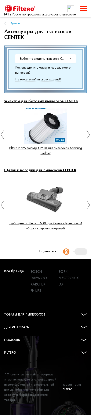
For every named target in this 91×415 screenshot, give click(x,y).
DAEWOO (38, 277)
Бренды (15, 23)
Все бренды (14, 270)
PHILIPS (35, 290)
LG (61, 284)
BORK (63, 271)
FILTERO (10, 352)
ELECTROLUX (69, 277)
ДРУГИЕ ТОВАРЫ (16, 327)
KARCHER (37, 284)
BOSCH (36, 271)
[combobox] (45, 58)
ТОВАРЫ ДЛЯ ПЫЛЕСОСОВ (24, 314)
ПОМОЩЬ (12, 340)
